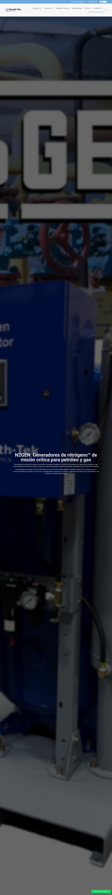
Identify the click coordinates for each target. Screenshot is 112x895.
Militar (87, 8)
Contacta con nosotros (96, 12)
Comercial (47, 8)
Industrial (97, 8)
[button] (103, 2)
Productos (35, 8)
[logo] (13, 10)
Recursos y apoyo (77, 2)
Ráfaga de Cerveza (62, 8)
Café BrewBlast (77, 8)
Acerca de (91, 2)
